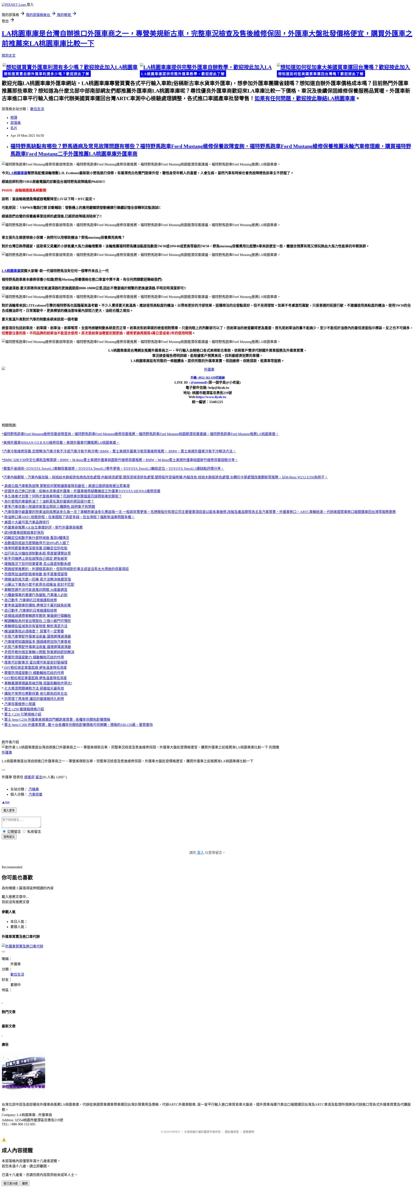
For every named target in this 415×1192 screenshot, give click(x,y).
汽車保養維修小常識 (19, 704)
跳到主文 (9, 55)
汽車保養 (35, 794)
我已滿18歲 (10, 1183)
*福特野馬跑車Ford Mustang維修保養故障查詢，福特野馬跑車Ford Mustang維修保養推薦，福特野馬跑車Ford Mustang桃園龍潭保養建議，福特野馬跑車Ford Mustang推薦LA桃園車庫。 (140, 434)
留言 (38, 777)
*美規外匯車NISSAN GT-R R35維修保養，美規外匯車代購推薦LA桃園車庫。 (61, 442)
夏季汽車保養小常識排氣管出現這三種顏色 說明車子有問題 (49, 506)
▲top (6, 802)
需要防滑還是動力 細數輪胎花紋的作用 (34, 657)
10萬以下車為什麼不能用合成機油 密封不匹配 (39, 584)
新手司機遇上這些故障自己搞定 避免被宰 (35, 558)
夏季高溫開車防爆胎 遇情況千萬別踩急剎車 (37, 605)
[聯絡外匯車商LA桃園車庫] (207, 369)
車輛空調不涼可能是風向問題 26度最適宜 (35, 590)
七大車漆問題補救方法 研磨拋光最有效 (34, 688)
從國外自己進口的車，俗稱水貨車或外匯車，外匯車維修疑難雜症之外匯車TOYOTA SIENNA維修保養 (82, 491)
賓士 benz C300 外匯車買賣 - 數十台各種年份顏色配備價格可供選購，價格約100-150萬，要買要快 (78, 725)
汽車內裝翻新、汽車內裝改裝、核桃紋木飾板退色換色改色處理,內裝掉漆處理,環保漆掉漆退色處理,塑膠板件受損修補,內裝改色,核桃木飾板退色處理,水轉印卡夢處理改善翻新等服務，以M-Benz (150, 477)
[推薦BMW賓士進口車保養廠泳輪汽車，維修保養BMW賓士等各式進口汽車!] (23, 1094)
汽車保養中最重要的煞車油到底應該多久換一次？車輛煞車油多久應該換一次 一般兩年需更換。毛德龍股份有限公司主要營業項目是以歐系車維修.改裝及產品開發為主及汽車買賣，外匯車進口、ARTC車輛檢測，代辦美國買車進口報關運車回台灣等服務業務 (200, 512)
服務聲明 (248, 1131)
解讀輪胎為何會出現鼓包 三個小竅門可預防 (37, 621)
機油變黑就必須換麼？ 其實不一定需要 (34, 631)
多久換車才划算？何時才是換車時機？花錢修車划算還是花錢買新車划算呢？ (63, 496)
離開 (25, 1183)
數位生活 (37, 109)
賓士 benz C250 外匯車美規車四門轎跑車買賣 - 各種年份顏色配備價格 (57, 719)
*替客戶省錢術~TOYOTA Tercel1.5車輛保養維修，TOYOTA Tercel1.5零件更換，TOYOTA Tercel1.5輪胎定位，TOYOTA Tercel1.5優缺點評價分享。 (113, 468)
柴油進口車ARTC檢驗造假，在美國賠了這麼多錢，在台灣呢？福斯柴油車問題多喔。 (69, 517)
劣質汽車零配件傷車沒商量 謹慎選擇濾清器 (37, 636)
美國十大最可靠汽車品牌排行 (26, 522)
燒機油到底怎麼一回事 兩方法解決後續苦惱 (37, 579)
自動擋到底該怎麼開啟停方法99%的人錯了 (36, 543)
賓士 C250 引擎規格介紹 (22, 714)
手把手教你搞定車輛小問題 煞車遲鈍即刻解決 (39, 652)
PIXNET (175, 1131)
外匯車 (7, 752)
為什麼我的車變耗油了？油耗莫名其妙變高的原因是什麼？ (49, 501)
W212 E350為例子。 (312, 477)
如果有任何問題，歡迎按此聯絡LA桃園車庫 (305, 98)
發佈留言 (9, 836)
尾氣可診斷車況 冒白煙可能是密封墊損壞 (35, 662)
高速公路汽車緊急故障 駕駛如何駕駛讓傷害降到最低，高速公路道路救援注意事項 (67, 486)
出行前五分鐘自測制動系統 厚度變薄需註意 (37, 553)
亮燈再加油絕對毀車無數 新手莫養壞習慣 (35, 574)
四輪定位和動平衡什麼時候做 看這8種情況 (36, 538)
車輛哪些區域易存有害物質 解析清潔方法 (35, 626)
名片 (13, 128)
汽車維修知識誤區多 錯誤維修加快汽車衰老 (37, 641)
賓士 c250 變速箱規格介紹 (24, 709)
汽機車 (34, 789)
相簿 (13, 117)
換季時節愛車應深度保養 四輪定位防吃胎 (35, 548)
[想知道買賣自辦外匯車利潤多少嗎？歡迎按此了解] (70, 70)
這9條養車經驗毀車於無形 (24, 532)
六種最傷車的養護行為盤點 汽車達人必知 (35, 595)
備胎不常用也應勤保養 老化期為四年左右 (35, 693)
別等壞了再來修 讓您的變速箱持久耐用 (34, 699)
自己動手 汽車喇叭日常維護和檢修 (30, 600)
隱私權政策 (232, 1131)
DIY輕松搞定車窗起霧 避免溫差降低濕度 (35, 667)
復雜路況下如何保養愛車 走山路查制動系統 (37, 564)
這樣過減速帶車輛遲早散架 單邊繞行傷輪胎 (37, 616)
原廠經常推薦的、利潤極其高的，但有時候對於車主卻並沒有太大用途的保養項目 (66, 569)
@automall (199, 382)
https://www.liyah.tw (211, 397)
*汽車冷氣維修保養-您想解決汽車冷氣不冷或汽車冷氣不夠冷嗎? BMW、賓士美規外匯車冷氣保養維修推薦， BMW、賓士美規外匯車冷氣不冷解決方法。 (119, 451)
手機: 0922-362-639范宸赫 (207, 377)
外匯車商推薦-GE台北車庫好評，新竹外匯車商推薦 (43, 527)
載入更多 (9, 810)
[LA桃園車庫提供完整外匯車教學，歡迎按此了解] (207, 70)
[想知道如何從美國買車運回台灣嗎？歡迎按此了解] (344, 70)
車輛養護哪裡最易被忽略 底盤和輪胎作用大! (38, 683)
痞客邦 (29, 777)
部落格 (15, 123)
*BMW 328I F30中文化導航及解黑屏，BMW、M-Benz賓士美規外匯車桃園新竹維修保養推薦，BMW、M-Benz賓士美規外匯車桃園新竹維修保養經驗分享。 (120, 460)
